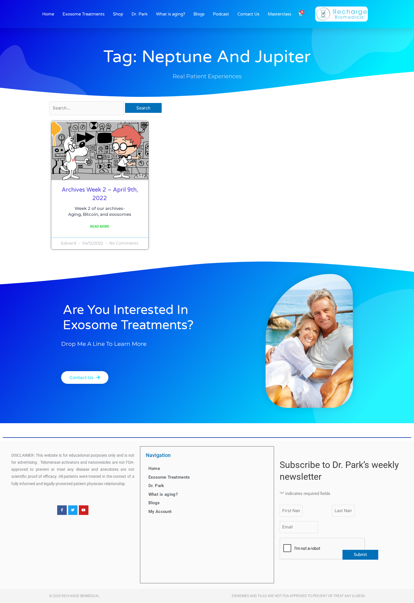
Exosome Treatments (83, 14)
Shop (118, 14)
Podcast (221, 14)
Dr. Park (140, 14)
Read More (99, 226)
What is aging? (170, 14)
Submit (360, 554)
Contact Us (248, 14)
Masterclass (279, 14)
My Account (160, 511)
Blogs (198, 14)
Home (48, 14)
